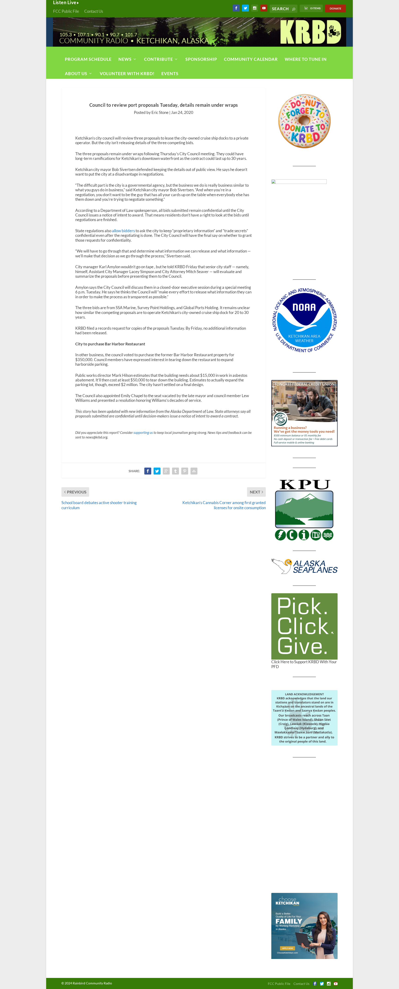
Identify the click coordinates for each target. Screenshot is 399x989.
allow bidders (123, 230)
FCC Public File (66, 11)
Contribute (158, 59)
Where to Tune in (306, 59)
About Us (76, 73)
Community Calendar (251, 59)
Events (169, 73)
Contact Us (93, 11)
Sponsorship (201, 59)
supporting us (143, 432)
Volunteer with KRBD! (127, 73)
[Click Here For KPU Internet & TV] (304, 509)
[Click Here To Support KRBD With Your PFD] (304, 626)
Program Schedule (88, 59)
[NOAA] (304, 320)
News (125, 59)
